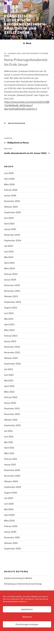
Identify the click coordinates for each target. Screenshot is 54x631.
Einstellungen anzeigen (27, 624)
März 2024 (9, 268)
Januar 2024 (10, 279)
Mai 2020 (8, 509)
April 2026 (9, 179)
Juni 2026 (9, 173)
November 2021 (12, 414)
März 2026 (9, 184)
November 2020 (12, 476)
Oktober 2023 (11, 296)
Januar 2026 (10, 195)
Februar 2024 (10, 274)
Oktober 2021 (10, 420)
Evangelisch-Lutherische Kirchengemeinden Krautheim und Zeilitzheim (24, 24)
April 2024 (9, 263)
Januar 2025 (10, 229)
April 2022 (9, 386)
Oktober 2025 (11, 207)
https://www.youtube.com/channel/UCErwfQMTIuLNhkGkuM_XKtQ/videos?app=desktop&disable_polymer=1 (26, 105)
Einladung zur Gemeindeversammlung (23, 584)
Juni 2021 (8, 436)
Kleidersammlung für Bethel (18, 578)
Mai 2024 (8, 257)
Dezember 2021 (12, 408)
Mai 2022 (8, 380)
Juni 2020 (9, 504)
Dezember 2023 (12, 285)
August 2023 (10, 307)
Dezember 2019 (12, 537)
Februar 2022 (10, 397)
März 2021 (9, 453)
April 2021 (9, 448)
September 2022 (12, 364)
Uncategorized (16, 123)
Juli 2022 (8, 369)
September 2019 (12, 548)
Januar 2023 (10, 341)
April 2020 (9, 515)
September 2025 (12, 212)
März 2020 (9, 520)
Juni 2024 (9, 251)
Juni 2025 (9, 218)
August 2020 (10, 492)
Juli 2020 (8, 498)
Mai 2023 (8, 319)
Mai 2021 (8, 442)
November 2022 (12, 352)
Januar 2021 (10, 464)
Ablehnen (27, 617)
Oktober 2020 (11, 481)
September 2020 (12, 487)
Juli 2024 (8, 246)
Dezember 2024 (12, 235)
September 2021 (12, 425)
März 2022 (9, 392)
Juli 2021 (8, 431)
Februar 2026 (10, 190)
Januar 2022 (10, 403)
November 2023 (12, 291)
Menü (28, 43)
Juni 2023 (9, 313)
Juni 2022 (9, 375)
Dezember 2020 (12, 470)
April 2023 (9, 324)
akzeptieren (27, 609)
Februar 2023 (10, 336)
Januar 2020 (10, 532)
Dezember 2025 (12, 201)
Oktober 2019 (11, 543)
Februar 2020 (10, 526)
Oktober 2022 (11, 358)
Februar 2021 (10, 459)
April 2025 (9, 223)
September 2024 (12, 240)
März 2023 (9, 330)
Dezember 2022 (12, 347)
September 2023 (12, 302)
